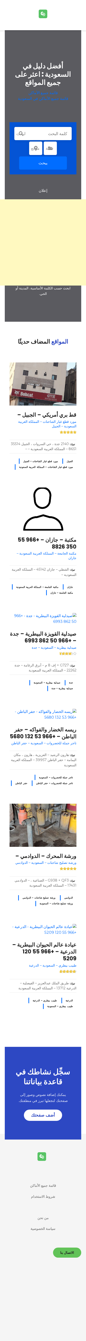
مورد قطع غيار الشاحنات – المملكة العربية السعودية (46, 467)
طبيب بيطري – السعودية (60, 1006)
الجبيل (70, 461)
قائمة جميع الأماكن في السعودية (43, 98)
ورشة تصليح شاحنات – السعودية (56, 903)
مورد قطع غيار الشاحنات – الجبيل (40, 461)
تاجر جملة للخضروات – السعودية (56, 777)
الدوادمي (68, 897)
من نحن (43, 1218)
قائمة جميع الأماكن (43, 93)
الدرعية (69, 1000)
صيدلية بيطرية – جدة (62, 688)
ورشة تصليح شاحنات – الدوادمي (38, 897)
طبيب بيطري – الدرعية (45, 1000)
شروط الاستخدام (43, 1196)
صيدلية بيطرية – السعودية (47, 682)
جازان (70, 587)
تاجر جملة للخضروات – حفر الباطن (54, 783)
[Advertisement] (43, 242)
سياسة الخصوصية (43, 1228)
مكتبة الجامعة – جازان (61, 592)
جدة (71, 682)
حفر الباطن (21, 783)
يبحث (43, 162)
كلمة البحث (21, 133)
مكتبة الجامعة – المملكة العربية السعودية (37, 587)
